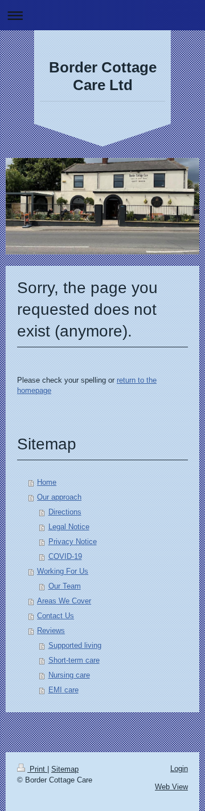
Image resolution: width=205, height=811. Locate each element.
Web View (171, 786)
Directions (64, 512)
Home (46, 482)
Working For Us (62, 571)
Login (179, 768)
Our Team (64, 586)
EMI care (63, 690)
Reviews (51, 630)
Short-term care (74, 660)
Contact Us (55, 615)
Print (37, 769)
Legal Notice (68, 526)
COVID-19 (65, 556)
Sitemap (65, 769)
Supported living (74, 645)
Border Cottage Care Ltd (103, 76)
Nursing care (69, 675)
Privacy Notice (72, 541)
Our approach (59, 497)
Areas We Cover (64, 601)
